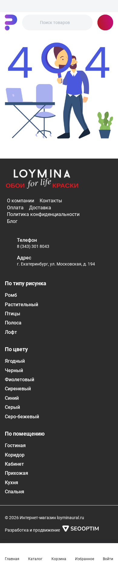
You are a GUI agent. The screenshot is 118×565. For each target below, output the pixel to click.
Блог (12, 221)
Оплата (15, 208)
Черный (14, 370)
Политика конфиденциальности (43, 214)
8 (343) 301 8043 (33, 246)
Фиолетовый (19, 379)
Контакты (51, 201)
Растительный (21, 304)
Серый (12, 407)
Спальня (14, 492)
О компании (20, 201)
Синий (12, 398)
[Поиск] (32, 22)
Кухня (11, 482)
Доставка (40, 208)
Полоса (13, 323)
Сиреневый (18, 389)
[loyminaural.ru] (11, 22)
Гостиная (15, 445)
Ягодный (15, 361)
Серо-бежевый (22, 416)
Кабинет (14, 464)
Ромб (11, 295)
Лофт (11, 332)
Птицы (12, 314)
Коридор (15, 455)
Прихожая (16, 473)
